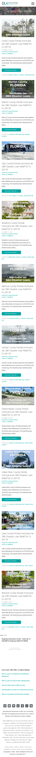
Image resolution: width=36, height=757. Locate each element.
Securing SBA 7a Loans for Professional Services (17, 689)
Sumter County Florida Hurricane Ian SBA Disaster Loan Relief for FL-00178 (17, 350)
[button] (33, 3)
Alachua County (14, 318)
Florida (21, 75)
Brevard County (14, 627)
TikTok (26, 705)
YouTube (31, 705)
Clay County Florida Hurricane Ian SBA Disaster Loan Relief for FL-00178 (17, 166)
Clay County (13, 195)
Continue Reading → (11, 70)
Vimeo (22, 705)
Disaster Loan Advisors (10, 51)
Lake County (29, 565)
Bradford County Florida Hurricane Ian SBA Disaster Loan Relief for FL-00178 (17, 226)
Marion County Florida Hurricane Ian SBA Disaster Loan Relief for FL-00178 (17, 105)
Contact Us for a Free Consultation (22, 749)
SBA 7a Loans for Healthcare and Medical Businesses (15, 675)
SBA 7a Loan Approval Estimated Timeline (15, 694)
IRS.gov (13, 730)
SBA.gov (5, 730)
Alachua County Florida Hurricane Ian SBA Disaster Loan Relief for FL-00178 (17, 289)
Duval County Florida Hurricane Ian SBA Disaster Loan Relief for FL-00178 (17, 43)
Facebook (9, 705)
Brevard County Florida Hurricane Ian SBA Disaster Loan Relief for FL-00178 (17, 595)
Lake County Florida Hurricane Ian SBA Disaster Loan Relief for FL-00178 (18, 536)
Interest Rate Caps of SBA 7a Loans (13, 685)
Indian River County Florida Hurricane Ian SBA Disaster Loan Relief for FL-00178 (17, 475)
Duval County (13, 75)
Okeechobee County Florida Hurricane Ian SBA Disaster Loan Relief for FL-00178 (17, 411)
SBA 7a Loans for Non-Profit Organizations (16, 681)
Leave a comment (7, 53)
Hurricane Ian (29, 75)
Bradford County (15, 257)
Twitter (4, 705)
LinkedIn (18, 705)
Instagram (13, 705)
